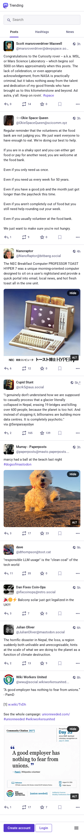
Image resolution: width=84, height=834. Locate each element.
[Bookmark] (59, 104)
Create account (19, 828)
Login (43, 828)
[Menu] (76, 828)
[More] (77, 104)
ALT (74, 357)
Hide (73, 293)
